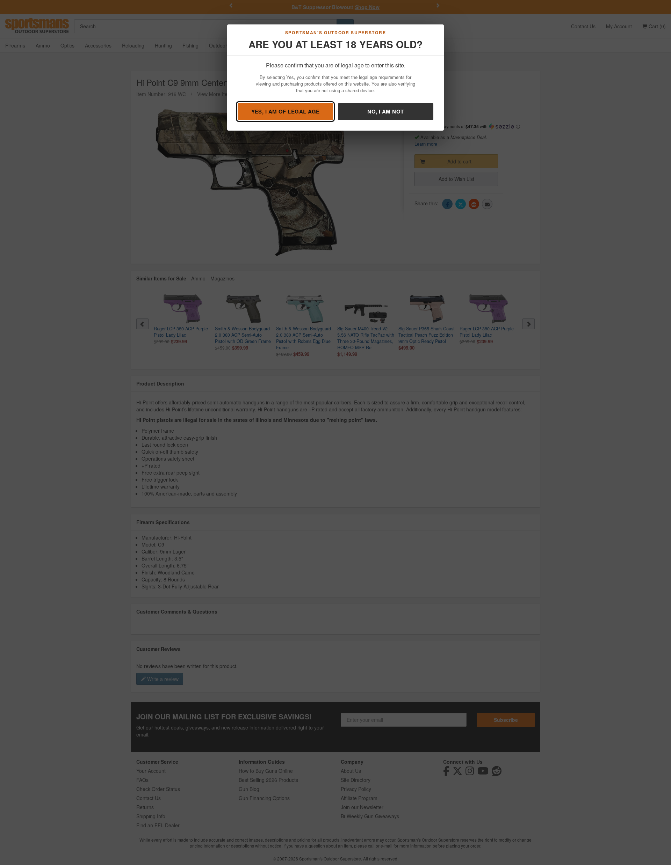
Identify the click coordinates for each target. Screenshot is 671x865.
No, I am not (385, 111)
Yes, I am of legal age (285, 111)
